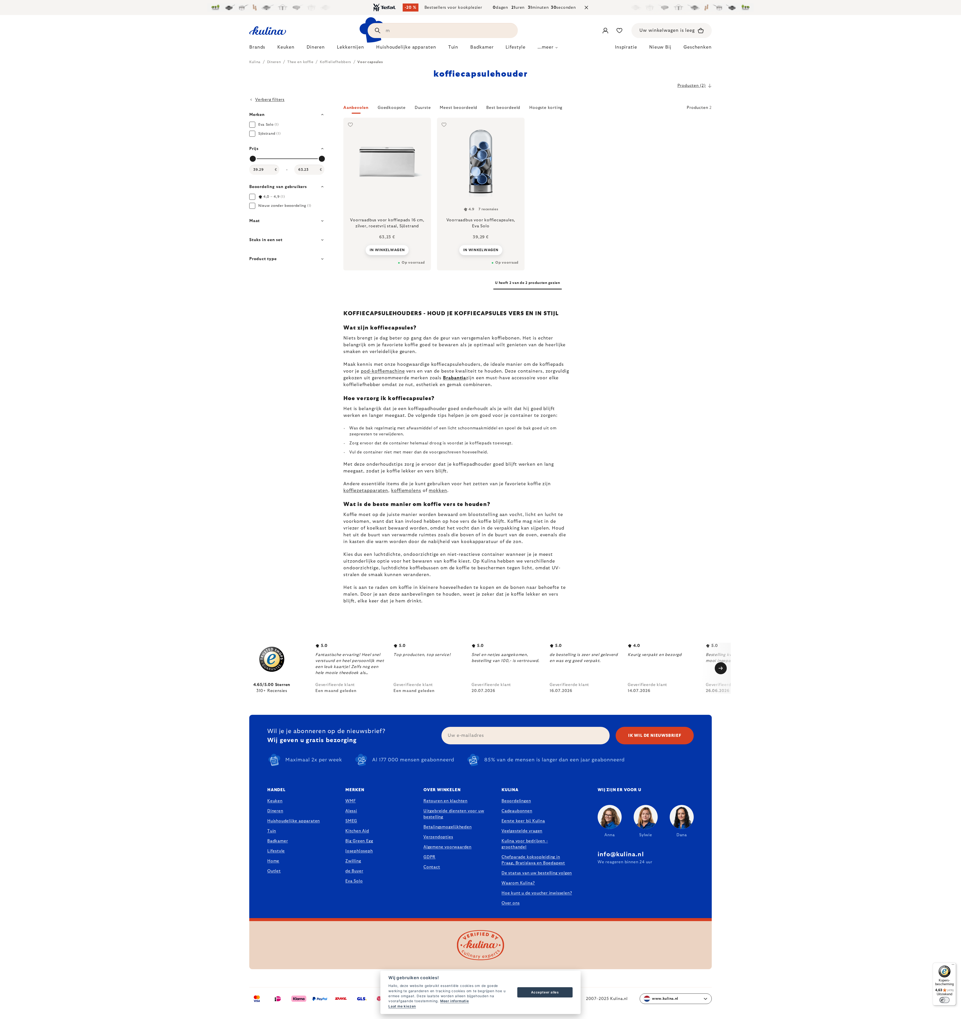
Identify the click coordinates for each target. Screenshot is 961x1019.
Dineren (275, 811)
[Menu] (953, 966)
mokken (438, 490)
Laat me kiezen (402, 1006)
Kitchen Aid (357, 831)
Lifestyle (276, 851)
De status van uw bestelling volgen (537, 873)
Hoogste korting (545, 108)
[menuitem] (257, 48)
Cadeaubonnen (517, 811)
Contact (431, 867)
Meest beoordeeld (458, 108)
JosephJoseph (359, 851)
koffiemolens (406, 490)
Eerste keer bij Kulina (523, 821)
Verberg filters (270, 100)
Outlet (274, 871)
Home (273, 861)
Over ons (511, 903)
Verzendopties (438, 837)
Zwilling (353, 861)
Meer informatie (454, 1001)
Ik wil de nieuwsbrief (654, 736)
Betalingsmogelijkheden (447, 827)
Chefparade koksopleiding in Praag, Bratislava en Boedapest (533, 860)
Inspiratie (626, 47)
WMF (350, 801)
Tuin (271, 831)
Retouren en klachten (445, 801)
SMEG (351, 821)
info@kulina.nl (621, 855)
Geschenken (697, 47)
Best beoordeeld (503, 108)
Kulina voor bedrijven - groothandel (525, 844)
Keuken (275, 801)
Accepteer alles (545, 992)
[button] (527, 109)
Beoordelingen (516, 801)
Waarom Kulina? (518, 883)
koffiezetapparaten (365, 490)
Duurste (423, 108)
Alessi (351, 811)
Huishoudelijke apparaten (293, 821)
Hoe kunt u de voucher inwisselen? (537, 893)
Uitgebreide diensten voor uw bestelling (453, 814)
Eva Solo (354, 881)
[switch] (944, 1000)
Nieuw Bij (660, 47)
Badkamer (277, 841)
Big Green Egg (359, 841)
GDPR (429, 857)
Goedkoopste (392, 108)
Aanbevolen (356, 108)
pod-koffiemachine (383, 371)
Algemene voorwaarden (447, 847)
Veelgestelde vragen (522, 831)
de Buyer (354, 871)
